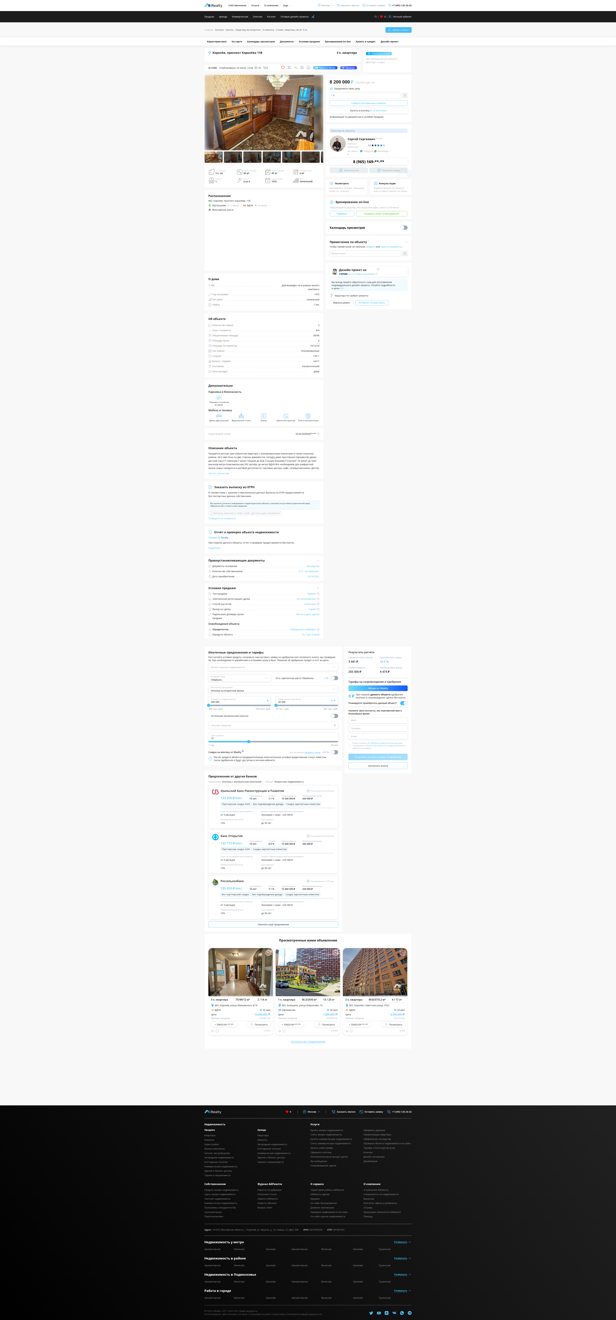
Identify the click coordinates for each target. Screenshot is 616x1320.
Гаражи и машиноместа (217, 1175)
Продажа (209, 16)
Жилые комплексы (214, 1148)
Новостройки (211, 1144)
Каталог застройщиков (217, 1153)
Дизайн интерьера (374, 1156)
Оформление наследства (377, 1139)
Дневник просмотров (322, 1207)
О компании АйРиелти (376, 1189)
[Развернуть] (403, 1242)
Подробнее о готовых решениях (356, 273)
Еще (285, 5)
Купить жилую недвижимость (326, 1130)
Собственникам (237, 5)
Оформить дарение (374, 1130)
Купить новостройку (321, 1147)
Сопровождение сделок (323, 1165)
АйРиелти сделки (319, 1194)
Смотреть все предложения (308, 1041)
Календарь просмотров (261, 41)
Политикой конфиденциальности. (304, 1314)
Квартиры (210, 1135)
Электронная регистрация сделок (329, 1156)
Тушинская (385, 1249)
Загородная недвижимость (219, 1157)
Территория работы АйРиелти (327, 1189)
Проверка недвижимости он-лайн (329, 1212)
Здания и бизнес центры (218, 1170)
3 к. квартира (219, 999)
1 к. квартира (286, 999)
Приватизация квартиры (377, 1134)
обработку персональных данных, (387, 743)
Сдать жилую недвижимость (220, 1194)
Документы (287, 41)
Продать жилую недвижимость (221, 1189)
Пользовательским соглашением (267, 1314)
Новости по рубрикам (269, 1189)
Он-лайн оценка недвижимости (327, 1216)
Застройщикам (318, 1161)
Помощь (368, 1216)
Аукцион (315, 1198)
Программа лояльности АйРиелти (382, 1212)
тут (342, 288)
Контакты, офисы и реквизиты (380, 1203)
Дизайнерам (370, 1161)
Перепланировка (213, 1216)
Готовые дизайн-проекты (295, 16)
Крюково (271, 1249)
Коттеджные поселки (216, 1161)
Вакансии (369, 1198)
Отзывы (368, 1207)
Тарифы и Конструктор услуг (379, 1147)
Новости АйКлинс (267, 1203)
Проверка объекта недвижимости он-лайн (387, 1143)
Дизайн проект (390, 41)
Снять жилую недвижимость (326, 1134)
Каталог (271, 16)
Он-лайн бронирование (323, 1203)
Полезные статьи (267, 1194)
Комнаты (209, 1139)
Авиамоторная (212, 1249)
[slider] (208, 705)
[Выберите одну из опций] (273, 667)
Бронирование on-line (338, 41)
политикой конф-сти (376, 745)
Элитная (257, 16)
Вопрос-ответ (264, 1207)
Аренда (223, 16)
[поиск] (376, 17)
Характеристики (217, 41)
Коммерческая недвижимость (220, 1166)
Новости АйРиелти (267, 1198)
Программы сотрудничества (220, 1207)
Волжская (239, 1249)
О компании (271, 5)
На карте (237, 41)
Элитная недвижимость (217, 1198)
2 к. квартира (353, 999)
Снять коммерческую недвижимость (330, 1143)
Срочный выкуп (213, 1212)
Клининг (368, 1152)
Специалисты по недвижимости (381, 1194)
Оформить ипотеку (320, 1152)
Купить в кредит (366, 41)
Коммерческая (240, 16)
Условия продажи (309, 41)
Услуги (255, 5)
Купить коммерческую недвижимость (331, 1139)
